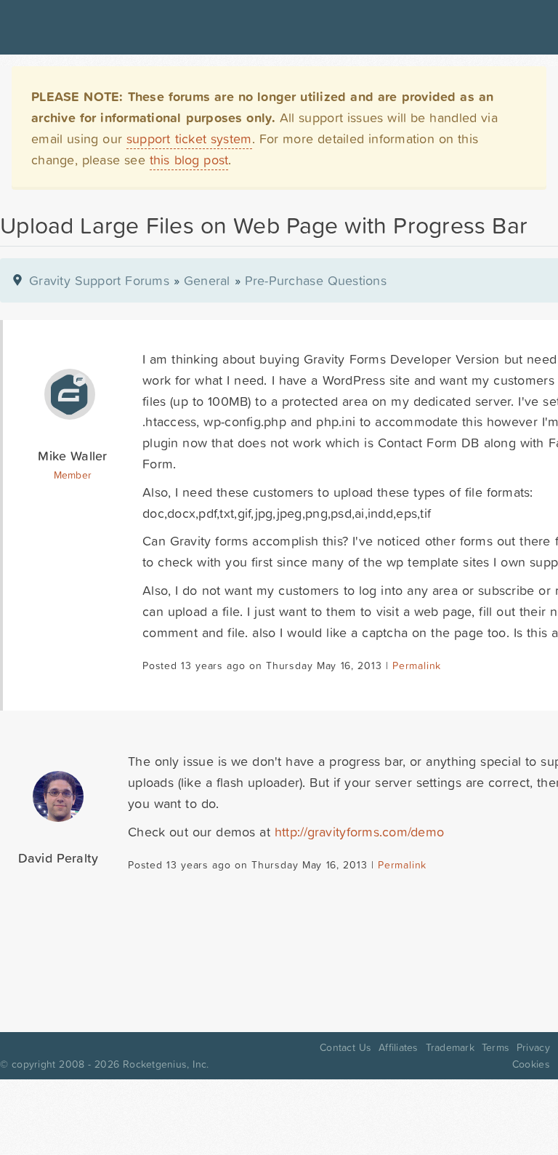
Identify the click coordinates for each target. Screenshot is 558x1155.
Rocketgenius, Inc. (166, 1064)
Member (73, 475)
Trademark (450, 1047)
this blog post (189, 159)
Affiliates (398, 1047)
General (207, 280)
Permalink (416, 665)
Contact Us (345, 1047)
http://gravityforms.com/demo (359, 832)
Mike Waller (72, 455)
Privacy (533, 1047)
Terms (495, 1047)
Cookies (531, 1064)
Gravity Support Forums (99, 280)
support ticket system (189, 138)
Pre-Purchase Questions (316, 280)
